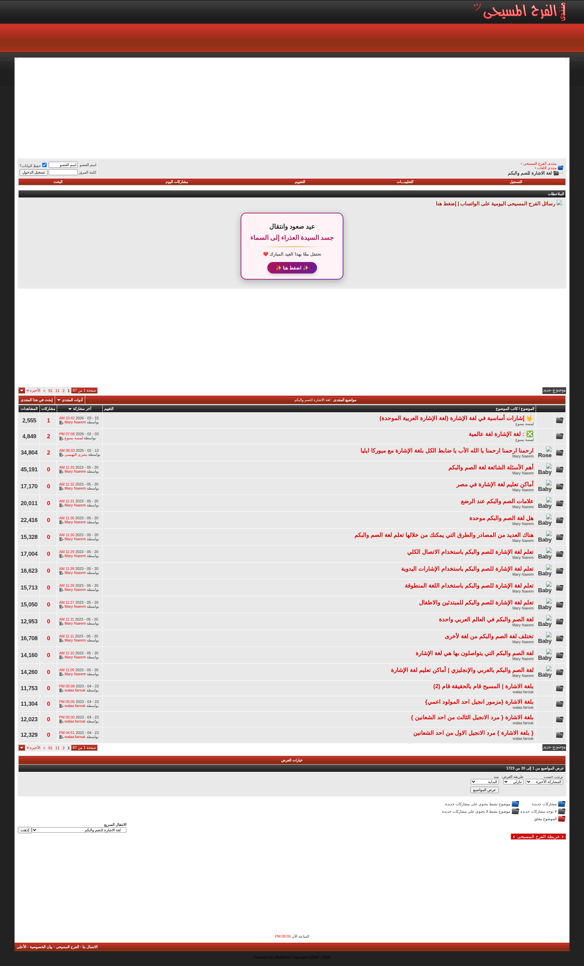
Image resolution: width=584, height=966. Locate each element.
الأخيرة (33, 390)
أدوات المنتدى (72, 400)
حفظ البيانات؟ (30, 166)
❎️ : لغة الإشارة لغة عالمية (501, 433)
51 (50, 391)
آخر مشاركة (82, 409)
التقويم (300, 182)
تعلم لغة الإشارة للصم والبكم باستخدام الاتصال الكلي (470, 551)
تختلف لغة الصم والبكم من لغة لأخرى (489, 636)
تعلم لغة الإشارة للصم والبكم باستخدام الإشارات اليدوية (467, 568)
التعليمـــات (405, 182)
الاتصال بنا (90, 947)
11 (57, 391)
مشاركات (48, 409)
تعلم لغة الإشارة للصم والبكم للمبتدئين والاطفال (476, 602)
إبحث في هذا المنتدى (37, 400)
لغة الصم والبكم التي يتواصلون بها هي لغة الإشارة (475, 653)
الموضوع (527, 409)
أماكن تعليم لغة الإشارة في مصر (495, 484)
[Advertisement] (363, 107)
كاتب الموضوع (507, 409)
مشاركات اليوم (177, 182)
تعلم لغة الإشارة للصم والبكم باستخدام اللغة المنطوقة (469, 585)
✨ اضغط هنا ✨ (292, 267)
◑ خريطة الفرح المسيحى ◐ (538, 836)
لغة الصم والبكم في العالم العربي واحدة (486, 619)
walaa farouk (523, 692)
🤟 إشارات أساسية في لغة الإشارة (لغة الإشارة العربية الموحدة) (457, 418)
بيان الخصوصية (41, 947)
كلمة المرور (87, 172)
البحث (58, 182)
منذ (496, 777)
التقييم (109, 409)
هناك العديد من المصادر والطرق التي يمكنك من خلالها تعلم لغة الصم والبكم (444, 534)
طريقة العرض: (512, 777)
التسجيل (516, 182)
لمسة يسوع (524, 424)
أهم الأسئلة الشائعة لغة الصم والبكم (491, 467)
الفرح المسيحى (67, 947)
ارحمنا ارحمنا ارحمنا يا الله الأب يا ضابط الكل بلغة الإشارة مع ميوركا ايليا (447, 450)
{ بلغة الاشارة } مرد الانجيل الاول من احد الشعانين (473, 732)
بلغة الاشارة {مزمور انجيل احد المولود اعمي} (479, 701)
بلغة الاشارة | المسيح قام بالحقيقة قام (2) (483, 686)
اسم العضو (88, 165)
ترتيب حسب (553, 777)
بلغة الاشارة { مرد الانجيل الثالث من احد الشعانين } (472, 717)
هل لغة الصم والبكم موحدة (501, 518)
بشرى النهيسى (76, 454)
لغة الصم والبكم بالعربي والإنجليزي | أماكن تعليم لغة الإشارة (462, 670)
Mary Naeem (75, 422)
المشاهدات (29, 409)
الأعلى (21, 947)
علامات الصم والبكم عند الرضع (497, 501)
